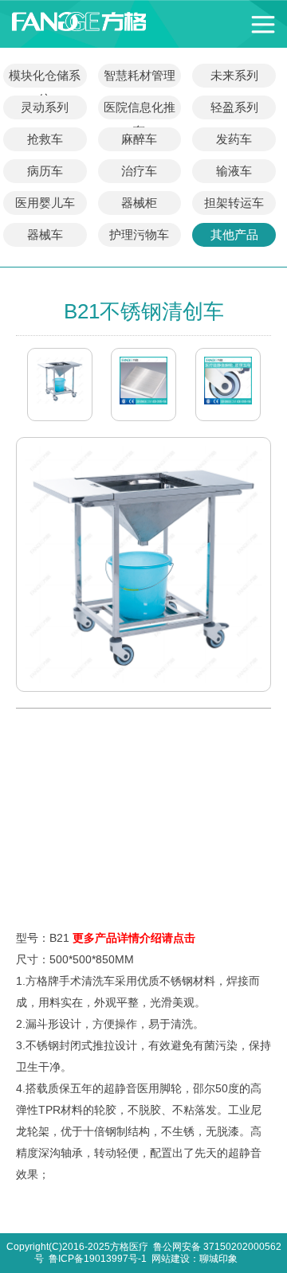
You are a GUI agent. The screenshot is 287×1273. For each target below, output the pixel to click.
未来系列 (234, 75)
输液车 (234, 171)
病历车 (45, 171)
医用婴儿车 (45, 202)
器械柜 (139, 202)
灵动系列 (45, 107)
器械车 (45, 234)
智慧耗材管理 (139, 75)
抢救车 (45, 139)
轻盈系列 (234, 107)
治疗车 (139, 171)
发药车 (234, 139)
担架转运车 (234, 202)
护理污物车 (139, 234)
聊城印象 (218, 1258)
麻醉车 (139, 139)
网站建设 (170, 1258)
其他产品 (234, 234)
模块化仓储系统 (45, 78)
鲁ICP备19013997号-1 (98, 1258)
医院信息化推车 (139, 109)
